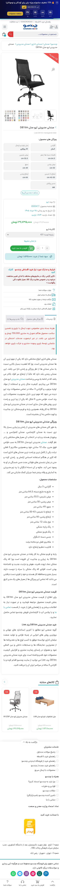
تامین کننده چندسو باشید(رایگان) (41, 795)
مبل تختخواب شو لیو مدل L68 (44, 716)
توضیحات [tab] (49, 319)
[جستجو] (10, 34)
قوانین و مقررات (48, 786)
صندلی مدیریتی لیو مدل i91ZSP (15, 716)
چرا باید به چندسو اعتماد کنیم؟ (41, 781)
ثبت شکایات (14, 22)
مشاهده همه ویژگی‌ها (30, 193)
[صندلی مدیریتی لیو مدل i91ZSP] (15, 701)
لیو (47, 202)
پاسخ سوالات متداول (46, 752)
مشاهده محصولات (15, 13)
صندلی (46, 44)
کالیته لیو (50, 229)
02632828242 (27, 22)
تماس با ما (50, 799)
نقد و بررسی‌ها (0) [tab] (13, 319)
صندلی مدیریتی (23, 44)
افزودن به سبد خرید (19, 248)
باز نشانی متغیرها (30, 241)
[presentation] (5, 116)
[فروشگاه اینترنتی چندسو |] (30, 27)
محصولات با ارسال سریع (45, 770)
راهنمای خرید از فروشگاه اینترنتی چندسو (38, 761)
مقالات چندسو (49, 790)
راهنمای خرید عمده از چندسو (43, 765)
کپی (24, 7)
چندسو (54, 44)
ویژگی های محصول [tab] (34, 319)
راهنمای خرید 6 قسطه (43, 22)
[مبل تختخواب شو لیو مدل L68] (45, 701)
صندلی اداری (37, 44)
